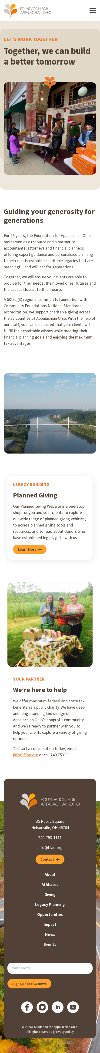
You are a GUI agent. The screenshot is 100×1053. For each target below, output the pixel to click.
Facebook (27, 1007)
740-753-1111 (50, 838)
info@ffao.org (25, 755)
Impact (50, 925)
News (50, 935)
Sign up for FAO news (29, 983)
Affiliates (50, 885)
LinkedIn (57, 1007)
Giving (50, 895)
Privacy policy (64, 1032)
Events (50, 945)
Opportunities (50, 915)
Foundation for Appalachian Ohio (27, 11)
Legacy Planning (50, 905)
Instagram (42, 1007)
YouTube (73, 1007)
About (50, 875)
